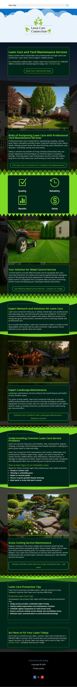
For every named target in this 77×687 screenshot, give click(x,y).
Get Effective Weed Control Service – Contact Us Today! (38, 288)
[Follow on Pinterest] (42, 677)
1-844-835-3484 (54, 64)
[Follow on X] (38, 677)
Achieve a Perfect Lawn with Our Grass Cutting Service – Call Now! (38, 566)
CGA (35, 660)
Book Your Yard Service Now (38, 71)
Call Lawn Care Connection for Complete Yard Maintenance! (38, 165)
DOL (41, 660)
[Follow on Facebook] (34, 677)
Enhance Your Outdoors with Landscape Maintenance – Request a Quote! (38, 417)
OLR (30, 660)
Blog (46, 660)
